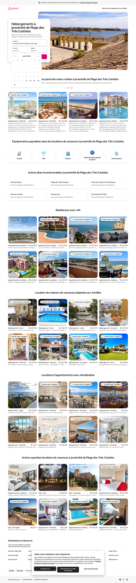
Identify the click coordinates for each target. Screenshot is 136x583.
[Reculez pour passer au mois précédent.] (15, 56)
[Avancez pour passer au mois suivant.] (38, 56)
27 (26, 81)
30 (38, 81)
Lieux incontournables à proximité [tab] (19, 545)
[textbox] (20, 50)
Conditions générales (41, 579)
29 (34, 81)
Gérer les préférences (91, 569)
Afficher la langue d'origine (89, 3)
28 (30, 81)
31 (14, 85)
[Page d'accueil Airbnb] (13, 8)
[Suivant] (71, 88)
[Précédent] (64, 88)
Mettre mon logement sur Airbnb (114, 8)
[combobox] (29, 43)
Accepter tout (45, 569)
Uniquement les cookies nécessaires (68, 569)
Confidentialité (27, 579)
